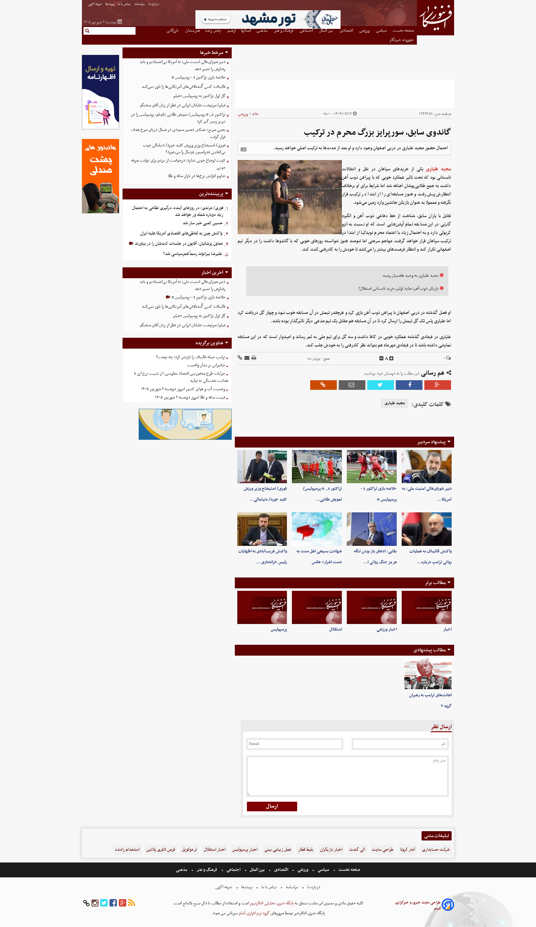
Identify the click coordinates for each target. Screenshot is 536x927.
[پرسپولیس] (262, 607)
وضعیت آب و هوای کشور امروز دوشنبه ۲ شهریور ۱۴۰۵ (183, 389)
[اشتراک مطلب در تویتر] (380, 385)
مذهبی (182, 869)
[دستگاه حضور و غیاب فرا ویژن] (185, 439)
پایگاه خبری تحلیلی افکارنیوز (271, 903)
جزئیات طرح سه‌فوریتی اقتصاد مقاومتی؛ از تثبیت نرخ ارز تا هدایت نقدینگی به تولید (181, 377)
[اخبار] (427, 607)
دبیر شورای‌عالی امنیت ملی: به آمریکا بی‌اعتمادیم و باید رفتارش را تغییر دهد (183, 65)
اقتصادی (281, 869)
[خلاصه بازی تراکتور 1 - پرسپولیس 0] (372, 466)
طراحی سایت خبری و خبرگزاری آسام (417, 905)
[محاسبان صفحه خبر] (100, 128)
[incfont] (391, 358)
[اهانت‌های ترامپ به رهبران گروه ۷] (428, 674)
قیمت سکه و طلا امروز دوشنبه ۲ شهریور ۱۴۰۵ (190, 397)
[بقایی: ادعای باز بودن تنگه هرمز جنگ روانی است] (372, 529)
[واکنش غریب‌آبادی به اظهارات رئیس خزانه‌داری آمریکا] (262, 529)
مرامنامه (139, 4)
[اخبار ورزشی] (372, 607)
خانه (255, 114)
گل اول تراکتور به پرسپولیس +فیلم (199, 96)
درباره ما (154, 4)
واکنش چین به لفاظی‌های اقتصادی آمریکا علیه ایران (181, 233)
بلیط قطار (305, 849)
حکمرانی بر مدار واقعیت (206, 365)
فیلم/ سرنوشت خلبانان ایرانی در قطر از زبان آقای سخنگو (183, 105)
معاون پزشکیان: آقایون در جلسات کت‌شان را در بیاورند (178, 243)
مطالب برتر (435, 583)
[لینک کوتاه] (240, 358)
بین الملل (257, 869)
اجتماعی (233, 869)
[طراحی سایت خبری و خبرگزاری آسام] (448, 905)
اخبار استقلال (215, 849)
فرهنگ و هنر (207, 869)
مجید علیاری (438, 169)
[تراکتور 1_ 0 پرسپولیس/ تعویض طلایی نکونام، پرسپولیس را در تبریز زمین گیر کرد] (317, 466)
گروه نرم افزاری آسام (254, 913)
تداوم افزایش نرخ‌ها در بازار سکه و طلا (197, 176)
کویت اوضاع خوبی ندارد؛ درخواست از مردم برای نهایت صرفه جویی (178, 164)
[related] (243, 149)
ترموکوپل (189, 849)
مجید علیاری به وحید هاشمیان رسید (410, 275)
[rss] (131, 903)
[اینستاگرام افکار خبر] (95, 903)
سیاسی (323, 869)
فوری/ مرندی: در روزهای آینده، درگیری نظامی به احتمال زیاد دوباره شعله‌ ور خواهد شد (177, 211)
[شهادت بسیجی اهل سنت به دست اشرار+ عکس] (317, 529)
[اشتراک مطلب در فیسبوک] (409, 385)
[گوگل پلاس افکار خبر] (122, 903)
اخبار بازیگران (331, 849)
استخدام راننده (127, 849)
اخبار (447, 629)
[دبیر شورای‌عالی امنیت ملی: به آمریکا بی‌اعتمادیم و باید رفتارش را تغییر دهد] (427, 466)
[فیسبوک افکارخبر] (113, 903)
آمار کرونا (407, 849)
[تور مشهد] (268, 28)
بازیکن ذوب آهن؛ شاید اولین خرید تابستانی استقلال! (399, 288)
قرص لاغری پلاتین (160, 849)
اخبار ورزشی (387, 629)
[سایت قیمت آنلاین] (344, 94)
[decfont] (381, 358)
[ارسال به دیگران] (246, 358)
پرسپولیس (279, 629)
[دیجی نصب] (100, 213)
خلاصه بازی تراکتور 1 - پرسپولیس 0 (199, 77)
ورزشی (243, 114)
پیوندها (110, 4)
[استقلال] (317, 607)
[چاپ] (253, 358)
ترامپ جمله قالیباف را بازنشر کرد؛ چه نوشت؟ (190, 357)
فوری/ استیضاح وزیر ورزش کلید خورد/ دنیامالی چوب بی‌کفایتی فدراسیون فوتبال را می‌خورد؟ (184, 149)
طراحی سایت (382, 849)
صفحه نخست (348, 869)
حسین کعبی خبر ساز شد (203, 223)
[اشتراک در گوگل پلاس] (437, 385)
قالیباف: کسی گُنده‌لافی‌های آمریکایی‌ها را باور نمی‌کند (184, 86)
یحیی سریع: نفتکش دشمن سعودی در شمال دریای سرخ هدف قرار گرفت (178, 133)
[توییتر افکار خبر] (104, 903)
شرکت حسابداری (436, 849)
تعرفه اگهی (95, 4)
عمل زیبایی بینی (277, 849)
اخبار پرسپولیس (244, 849)
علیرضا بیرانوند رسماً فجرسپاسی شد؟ (192, 254)
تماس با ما (124, 4)
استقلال (335, 629)
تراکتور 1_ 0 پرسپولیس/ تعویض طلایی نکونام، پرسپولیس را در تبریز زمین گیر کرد (178, 118)
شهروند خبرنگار (402, 39)
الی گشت (357, 849)
